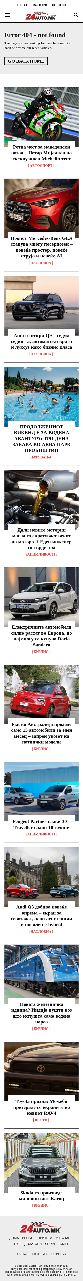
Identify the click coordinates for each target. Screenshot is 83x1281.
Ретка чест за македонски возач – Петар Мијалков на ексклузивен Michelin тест (41, 152)
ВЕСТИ (41, 1120)
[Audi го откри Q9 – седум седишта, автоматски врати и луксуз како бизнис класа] (41, 306)
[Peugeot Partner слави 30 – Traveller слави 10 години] (41, 791)
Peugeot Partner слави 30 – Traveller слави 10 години (42, 824)
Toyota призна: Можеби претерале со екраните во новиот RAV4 (41, 1107)
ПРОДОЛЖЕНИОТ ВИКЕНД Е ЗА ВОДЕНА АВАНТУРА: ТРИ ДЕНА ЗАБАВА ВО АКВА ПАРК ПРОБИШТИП (41, 438)
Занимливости (41, 554)
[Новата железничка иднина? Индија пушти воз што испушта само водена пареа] (41, 974)
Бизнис (41, 652)
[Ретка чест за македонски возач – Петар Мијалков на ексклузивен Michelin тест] (41, 117)
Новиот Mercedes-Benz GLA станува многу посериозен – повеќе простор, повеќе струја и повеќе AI (42, 247)
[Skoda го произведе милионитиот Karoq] (41, 1163)
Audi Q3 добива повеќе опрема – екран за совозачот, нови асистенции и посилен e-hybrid (41, 915)
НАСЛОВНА (41, 263)
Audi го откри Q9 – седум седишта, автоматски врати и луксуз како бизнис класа (41, 341)
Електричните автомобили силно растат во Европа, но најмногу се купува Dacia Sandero (41, 635)
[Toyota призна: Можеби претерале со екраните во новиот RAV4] (41, 1071)
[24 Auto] (41, 15)
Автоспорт (41, 165)
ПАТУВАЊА (41, 457)
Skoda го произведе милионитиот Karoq (41, 1195)
